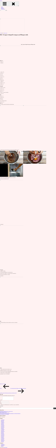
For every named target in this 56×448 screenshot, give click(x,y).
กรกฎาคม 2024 (2, 425)
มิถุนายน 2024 (2, 426)
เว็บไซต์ (1, 403)
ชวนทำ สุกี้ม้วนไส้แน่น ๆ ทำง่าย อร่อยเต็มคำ (4, 414)
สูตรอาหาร (2, 7)
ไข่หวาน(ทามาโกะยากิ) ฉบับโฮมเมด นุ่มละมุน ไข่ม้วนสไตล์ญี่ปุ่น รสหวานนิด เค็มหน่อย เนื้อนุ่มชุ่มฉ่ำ (10, 413)
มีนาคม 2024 (2, 428)
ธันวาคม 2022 (2, 439)
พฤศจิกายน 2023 (3, 431)
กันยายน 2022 (2, 441)
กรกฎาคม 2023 (2, 434)
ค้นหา (0, 407)
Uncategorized (2, 444)
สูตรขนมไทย (2, 8)
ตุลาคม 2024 (2, 423)
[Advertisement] (28, 14)
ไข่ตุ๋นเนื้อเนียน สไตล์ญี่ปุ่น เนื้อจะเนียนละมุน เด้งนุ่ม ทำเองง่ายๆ (6, 411)
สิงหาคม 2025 (2, 421)
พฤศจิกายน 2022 (3, 440)
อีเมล (0, 402)
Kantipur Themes (5, 447)
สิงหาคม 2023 (2, 433)
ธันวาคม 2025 (2, 420)
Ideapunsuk (1, 0)
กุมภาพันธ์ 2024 (2, 429)
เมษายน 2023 (2, 436)
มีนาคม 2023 (2, 437)
